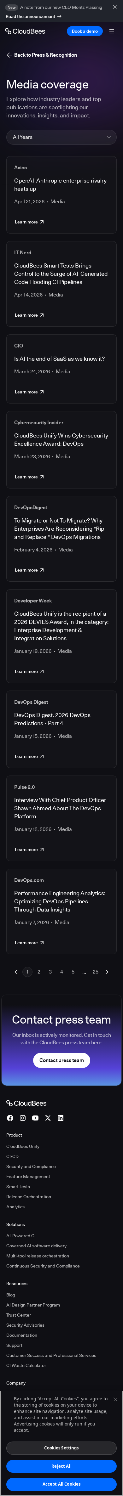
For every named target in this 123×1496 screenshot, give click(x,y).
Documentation (21, 1335)
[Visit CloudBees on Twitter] (48, 1118)
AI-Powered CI (21, 1235)
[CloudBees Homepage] (26, 1102)
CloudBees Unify (22, 1146)
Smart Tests (18, 1186)
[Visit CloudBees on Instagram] (22, 1118)
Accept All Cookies (61, 1484)
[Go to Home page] (25, 31)
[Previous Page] (16, 972)
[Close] (115, 1399)
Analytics (15, 1206)
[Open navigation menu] (111, 31)
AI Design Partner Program (33, 1304)
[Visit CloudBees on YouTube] (35, 1118)
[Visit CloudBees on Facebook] (10, 1118)
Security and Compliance (31, 1166)
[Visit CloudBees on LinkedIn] (60, 1118)
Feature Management (28, 1176)
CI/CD (12, 1156)
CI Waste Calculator (26, 1365)
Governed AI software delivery (36, 1245)
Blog (10, 1294)
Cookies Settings (61, 1448)
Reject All (61, 1466)
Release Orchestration (28, 1196)
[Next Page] (107, 972)
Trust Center (18, 1315)
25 (95, 972)
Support (14, 1345)
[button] (61, 137)
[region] (61, 1443)
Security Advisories (25, 1325)
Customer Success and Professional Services (51, 1355)
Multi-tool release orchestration (37, 1255)
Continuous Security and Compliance (43, 1265)
